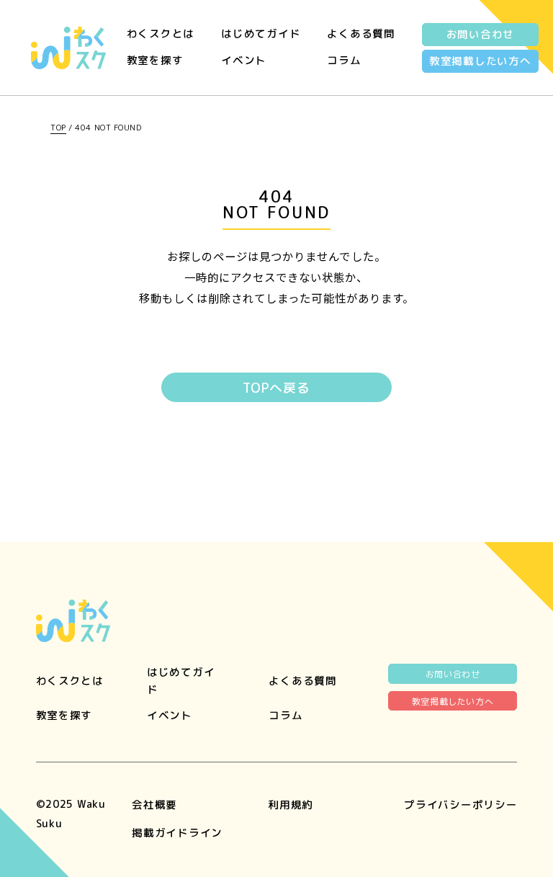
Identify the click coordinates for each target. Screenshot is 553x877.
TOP (58, 127)
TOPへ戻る (276, 388)
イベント (243, 60)
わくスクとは (160, 33)
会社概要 (154, 804)
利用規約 (290, 804)
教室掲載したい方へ (480, 60)
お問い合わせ (480, 34)
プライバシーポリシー (460, 804)
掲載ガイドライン (177, 832)
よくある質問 (361, 33)
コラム (344, 60)
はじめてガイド (260, 33)
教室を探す (155, 60)
